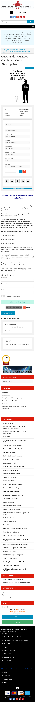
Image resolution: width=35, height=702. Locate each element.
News (5, 672)
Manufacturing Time (10, 152)
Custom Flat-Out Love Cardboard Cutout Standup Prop (16, 582)
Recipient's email (5, 289)
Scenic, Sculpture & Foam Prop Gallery (12, 398)
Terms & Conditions (9, 650)
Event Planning (8, 423)
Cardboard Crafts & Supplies (12, 488)
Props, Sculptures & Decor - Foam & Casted (14, 441)
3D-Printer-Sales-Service (11, 491)
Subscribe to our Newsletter (9, 414)
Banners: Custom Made (10, 470)
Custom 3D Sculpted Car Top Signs (14, 548)
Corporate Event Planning (11, 565)
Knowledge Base (9, 657)
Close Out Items (6, 395)
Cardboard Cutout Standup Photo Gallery (16, 640)
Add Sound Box (9, 158)
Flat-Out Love (8, 50)
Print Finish (7, 140)
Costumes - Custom (9, 477)
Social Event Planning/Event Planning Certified (15, 569)
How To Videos (8, 661)
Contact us (7, 633)
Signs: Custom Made (9, 463)
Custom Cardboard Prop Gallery (10, 401)
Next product (29, 67)
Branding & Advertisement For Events (15, 562)
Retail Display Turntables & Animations (15, 544)
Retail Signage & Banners (11, 532)
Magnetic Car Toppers (10, 551)
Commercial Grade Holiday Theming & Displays (15, 539)
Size (6, 122)
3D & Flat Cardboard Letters (12, 506)
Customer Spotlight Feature (9, 411)
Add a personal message (13, 296)
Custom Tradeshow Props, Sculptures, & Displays (16, 513)
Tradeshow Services (9, 518)
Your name (4, 277)
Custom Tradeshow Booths (11, 509)
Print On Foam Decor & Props (12, 445)
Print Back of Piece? (10, 128)
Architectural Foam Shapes (11, 474)
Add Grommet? (9, 146)
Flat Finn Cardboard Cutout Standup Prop (13, 579)
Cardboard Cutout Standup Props (16, 49)
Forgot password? (6, 597)
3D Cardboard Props (9, 452)
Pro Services (5, 403)
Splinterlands (7, 437)
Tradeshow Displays (9, 521)
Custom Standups (8, 502)
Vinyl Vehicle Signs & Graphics (13, 555)
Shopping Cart (8, 679)
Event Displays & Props (10, 558)
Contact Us (5, 392)
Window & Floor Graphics (11, 459)
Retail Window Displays (10, 525)
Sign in (3, 592)
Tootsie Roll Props (9, 481)
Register (4, 595)
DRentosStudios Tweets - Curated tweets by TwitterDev (17, 669)
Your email (4, 283)
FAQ (5, 647)
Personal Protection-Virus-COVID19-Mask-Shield (15, 432)
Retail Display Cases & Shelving (13, 535)
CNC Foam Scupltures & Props (13, 495)
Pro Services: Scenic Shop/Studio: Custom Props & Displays (14, 427)
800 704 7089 (19, 12)
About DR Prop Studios (11, 644)
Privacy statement (9, 654)
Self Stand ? (8, 164)
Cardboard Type (9, 134)
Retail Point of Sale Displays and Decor (15, 528)
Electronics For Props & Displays (13, 466)
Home (4, 49)
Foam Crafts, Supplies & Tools (12, 484)
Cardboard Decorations (10, 498)
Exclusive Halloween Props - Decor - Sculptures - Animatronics (14, 407)
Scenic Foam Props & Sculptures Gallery (16, 637)
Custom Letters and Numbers (12, 456)
